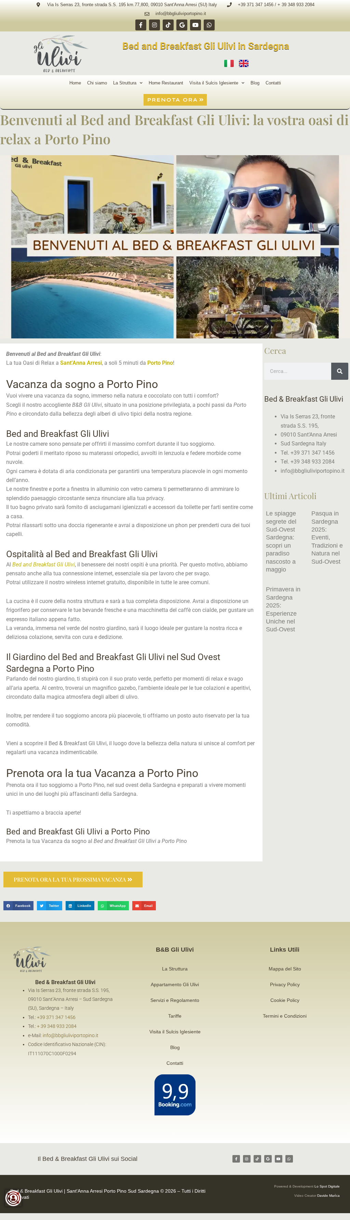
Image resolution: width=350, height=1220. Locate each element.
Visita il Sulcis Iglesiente (213, 82)
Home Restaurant (166, 82)
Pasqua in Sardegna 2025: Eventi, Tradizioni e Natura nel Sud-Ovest (327, 537)
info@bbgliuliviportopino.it (70, 1035)
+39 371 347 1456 (56, 1017)
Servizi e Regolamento (174, 1000)
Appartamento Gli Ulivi (175, 984)
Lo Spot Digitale (327, 1186)
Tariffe (174, 1016)
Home (75, 82)
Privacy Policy (285, 984)
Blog (255, 82)
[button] (18, 905)
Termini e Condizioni (285, 1016)
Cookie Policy (284, 1000)
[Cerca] (339, 371)
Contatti (273, 82)
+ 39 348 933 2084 (57, 1026)
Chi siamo (97, 82)
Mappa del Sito (285, 968)
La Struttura (124, 82)
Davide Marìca (328, 1195)
